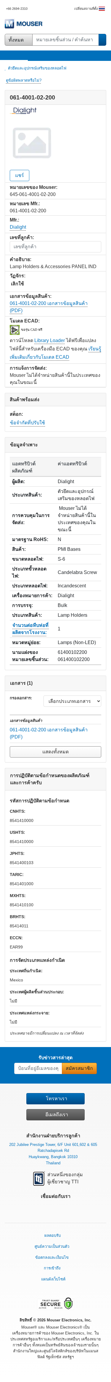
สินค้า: (19, 549)
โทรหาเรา (56, 1098)
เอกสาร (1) (21, 683)
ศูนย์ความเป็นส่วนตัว (52, 1246)
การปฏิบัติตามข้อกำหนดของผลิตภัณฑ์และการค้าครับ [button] (49, 779)
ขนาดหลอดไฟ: (28, 559)
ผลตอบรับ (52, 1235)
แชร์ (19, 175)
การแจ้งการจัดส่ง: (28, 368)
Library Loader (49, 340)
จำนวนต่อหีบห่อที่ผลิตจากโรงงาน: (30, 629)
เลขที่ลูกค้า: (22, 237)
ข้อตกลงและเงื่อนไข (52, 1257)
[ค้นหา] (102, 40)
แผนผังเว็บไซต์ (53, 1279)
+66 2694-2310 (17, 8)
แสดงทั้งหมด (55, 751)
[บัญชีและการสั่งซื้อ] (98, 56)
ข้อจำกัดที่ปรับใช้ (27, 422)
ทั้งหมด (17, 39)
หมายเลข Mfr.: (25, 203)
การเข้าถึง (52, 1268)
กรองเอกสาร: (21, 698)
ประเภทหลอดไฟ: (30, 585)
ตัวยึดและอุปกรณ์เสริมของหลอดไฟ (37, 68)
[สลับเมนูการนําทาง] (4, 55)
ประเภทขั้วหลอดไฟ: (29, 572)
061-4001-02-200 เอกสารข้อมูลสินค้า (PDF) (49, 733)
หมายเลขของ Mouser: (33, 187)
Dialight (18, 227)
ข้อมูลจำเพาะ (24, 444)
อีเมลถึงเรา (56, 1114)
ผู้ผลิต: (18, 481)
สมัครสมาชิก (79, 1068)
